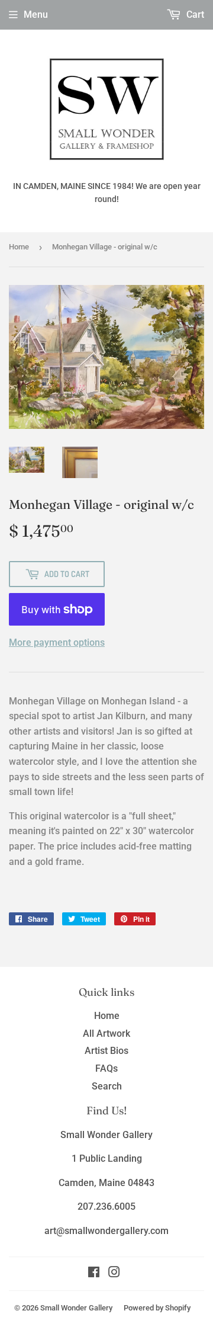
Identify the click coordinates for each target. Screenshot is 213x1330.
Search (107, 1086)
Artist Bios (106, 1050)
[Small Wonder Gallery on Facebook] (94, 1273)
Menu (36, 14)
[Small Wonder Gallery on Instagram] (114, 1273)
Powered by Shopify (157, 1307)
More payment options (57, 642)
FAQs (106, 1068)
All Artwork (106, 1033)
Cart (194, 14)
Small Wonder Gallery (76, 1307)
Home (19, 246)
